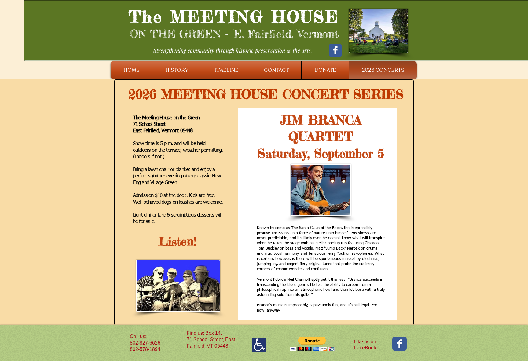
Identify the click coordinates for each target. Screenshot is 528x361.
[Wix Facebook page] (335, 50)
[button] (312, 344)
